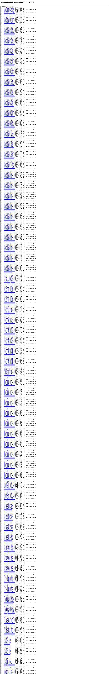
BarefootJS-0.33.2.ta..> (9, 165)
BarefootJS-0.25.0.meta (9, 89)
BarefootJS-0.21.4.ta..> (9, 83)
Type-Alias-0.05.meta (8, 605)
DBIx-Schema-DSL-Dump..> (9, 286)
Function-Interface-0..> (9, 303)
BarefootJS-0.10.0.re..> (9, 19)
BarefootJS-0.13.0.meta (9, 24)
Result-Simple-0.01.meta (9, 482)
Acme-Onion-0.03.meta (8, 7)
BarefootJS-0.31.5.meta (9, 141)
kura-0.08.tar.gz (7, 656)
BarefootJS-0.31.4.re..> (9, 139)
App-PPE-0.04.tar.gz (8, 17)
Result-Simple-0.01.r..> (9, 483)
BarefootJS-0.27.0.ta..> (9, 102)
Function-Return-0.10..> (9, 349)
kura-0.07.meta (7, 652)
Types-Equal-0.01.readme (9, 612)
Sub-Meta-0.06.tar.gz (8, 517)
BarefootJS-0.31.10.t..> (9, 132)
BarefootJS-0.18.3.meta (9, 54)
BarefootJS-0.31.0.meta (9, 125)
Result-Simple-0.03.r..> (9, 489)
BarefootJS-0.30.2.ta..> (9, 116)
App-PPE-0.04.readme (8, 16)
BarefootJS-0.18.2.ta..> (9, 53)
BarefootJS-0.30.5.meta (9, 119)
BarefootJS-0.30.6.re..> (9, 123)
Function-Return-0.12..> (9, 355)
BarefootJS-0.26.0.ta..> (9, 94)
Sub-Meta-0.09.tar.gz (8, 525)
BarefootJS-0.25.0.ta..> (9, 91)
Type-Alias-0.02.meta (8, 597)
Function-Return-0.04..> (9, 330)
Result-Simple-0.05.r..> (9, 494)
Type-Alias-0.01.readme (9, 595)
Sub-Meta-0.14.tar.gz (8, 539)
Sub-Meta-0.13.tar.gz (8, 536)
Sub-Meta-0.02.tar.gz (8, 506)
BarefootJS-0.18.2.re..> (9, 52)
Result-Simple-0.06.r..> (9, 497)
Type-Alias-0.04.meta (8, 603)
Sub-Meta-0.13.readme (8, 535)
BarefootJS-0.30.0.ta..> (9, 113)
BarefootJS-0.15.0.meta (9, 29)
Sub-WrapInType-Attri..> (9, 542)
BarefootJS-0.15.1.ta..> (9, 34)
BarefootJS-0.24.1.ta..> (9, 88)
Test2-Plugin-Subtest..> (9, 575)
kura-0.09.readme (7, 658)
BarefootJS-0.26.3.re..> (9, 98)
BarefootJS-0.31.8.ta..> (9, 151)
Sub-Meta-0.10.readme (8, 527)
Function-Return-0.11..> (9, 352)
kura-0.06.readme (7, 650)
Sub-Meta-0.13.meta (8, 534)
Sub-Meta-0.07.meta (8, 518)
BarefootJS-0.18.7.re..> (9, 63)
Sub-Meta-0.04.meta (8, 510)
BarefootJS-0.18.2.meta (9, 51)
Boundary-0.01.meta (8, 272)
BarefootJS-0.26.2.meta (9, 95)
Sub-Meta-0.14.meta (8, 537)
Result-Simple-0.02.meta (9, 485)
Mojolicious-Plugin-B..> (9, 377)
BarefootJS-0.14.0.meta (9, 26)
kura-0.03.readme (7, 642)
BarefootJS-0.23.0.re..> (9, 85)
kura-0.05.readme (7, 647)
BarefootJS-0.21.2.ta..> (9, 77)
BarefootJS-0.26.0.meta (9, 92)
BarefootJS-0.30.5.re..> (9, 120)
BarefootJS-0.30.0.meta (9, 111)
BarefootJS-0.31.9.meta (9, 152)
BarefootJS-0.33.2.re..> (9, 164)
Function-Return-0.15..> (9, 363)
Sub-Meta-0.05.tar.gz (8, 514)
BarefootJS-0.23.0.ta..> (9, 86)
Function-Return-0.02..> (9, 322)
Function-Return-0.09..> (9, 346)
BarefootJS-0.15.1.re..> (9, 33)
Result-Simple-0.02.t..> (9, 487)
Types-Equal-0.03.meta (9, 616)
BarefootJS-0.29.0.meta (9, 108)
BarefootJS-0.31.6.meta (9, 144)
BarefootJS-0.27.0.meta (9, 100)
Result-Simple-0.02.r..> (9, 486)
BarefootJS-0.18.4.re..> (9, 57)
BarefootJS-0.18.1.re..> (9, 49)
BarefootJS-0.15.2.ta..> (9, 36)
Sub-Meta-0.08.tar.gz (8, 522)
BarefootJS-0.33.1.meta (9, 160)
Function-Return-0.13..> (9, 357)
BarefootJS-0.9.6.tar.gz (9, 170)
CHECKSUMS (6, 274)
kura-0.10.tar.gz (7, 662)
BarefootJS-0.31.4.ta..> (9, 140)
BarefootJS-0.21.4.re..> (9, 82)
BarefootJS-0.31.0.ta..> (9, 127)
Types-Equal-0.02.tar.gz (9, 615)
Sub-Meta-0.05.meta (8, 512)
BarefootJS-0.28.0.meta (9, 103)
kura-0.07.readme (7, 653)
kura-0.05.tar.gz (7, 648)
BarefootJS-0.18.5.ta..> (9, 61)
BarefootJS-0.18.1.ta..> (9, 50)
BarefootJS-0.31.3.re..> (9, 137)
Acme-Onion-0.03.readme (9, 8)
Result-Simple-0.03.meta (9, 488)
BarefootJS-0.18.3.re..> (9, 55)
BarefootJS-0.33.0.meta (9, 158)
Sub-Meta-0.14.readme (8, 538)
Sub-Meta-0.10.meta (8, 526)
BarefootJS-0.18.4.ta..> (9, 58)
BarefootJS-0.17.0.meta (9, 40)
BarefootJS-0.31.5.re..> (9, 142)
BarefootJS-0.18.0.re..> (9, 46)
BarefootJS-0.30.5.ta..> (9, 121)
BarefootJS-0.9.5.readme (9, 167)
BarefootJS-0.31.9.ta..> (9, 154)
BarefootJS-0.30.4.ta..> (9, 118)
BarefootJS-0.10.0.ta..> (9, 20)
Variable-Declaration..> (9, 619)
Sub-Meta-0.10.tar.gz (8, 528)
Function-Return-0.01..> (9, 319)
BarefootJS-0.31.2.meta (9, 133)
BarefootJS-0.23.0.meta (9, 84)
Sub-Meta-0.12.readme (8, 532)
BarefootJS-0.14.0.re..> (9, 27)
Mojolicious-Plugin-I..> (9, 477)
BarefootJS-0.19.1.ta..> (9, 69)
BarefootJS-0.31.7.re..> (9, 148)
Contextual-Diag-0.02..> (9, 278)
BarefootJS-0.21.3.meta (9, 78)
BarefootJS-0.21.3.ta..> (9, 80)
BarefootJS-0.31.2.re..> (9, 134)
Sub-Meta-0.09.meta (8, 523)
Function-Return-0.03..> (9, 325)
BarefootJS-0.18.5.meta (9, 59)
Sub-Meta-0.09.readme (8, 524)
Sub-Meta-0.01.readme (8, 502)
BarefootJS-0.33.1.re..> (9, 161)
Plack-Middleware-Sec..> (9, 480)
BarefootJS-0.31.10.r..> (9, 131)
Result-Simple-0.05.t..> (9, 495)
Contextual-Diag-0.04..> (9, 284)
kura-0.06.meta (7, 649)
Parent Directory (10, 6)
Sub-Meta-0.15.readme (8, 541)
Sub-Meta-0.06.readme (8, 516)
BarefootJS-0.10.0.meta (9, 18)
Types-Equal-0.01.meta (9, 611)
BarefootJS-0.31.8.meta (9, 149)
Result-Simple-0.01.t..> (9, 484)
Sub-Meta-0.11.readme (8, 530)
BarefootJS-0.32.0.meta (9, 155)
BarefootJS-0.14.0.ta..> (9, 28)
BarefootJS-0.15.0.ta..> (9, 31)
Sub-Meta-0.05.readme (8, 513)
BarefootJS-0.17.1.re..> (9, 44)
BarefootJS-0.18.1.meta (9, 48)
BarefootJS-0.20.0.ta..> (9, 72)
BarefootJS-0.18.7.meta (9, 62)
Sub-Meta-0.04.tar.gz (8, 511)
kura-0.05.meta (7, 646)
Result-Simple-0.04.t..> (9, 492)
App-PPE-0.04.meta (8, 15)
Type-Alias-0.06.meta (8, 608)
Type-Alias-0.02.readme (9, 598)
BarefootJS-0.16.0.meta (9, 37)
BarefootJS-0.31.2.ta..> (9, 135)
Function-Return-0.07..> (9, 341)
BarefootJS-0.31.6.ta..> (9, 146)
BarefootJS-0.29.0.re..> (9, 109)
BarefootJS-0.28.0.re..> (9, 104)
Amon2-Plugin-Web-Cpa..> (9, 13)
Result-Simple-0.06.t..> (9, 498)
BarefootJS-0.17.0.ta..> (9, 42)
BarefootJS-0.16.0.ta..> (9, 39)
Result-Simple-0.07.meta (9, 499)
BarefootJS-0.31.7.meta (9, 147)
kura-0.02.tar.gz (7, 640)
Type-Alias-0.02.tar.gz (9, 599)
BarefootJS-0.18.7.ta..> (9, 64)
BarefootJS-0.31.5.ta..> (9, 143)
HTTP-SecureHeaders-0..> (9, 367)
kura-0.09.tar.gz (7, 659)
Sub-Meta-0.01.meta (8, 501)
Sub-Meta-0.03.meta (8, 507)
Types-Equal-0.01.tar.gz (9, 613)
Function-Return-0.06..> (9, 338)
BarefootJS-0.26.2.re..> (9, 96)
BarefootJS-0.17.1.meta (9, 43)
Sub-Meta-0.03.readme (8, 508)
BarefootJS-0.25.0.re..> (9, 90)
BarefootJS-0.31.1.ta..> (9, 129)
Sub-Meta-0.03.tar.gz (8, 509)
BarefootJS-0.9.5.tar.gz (9, 168)
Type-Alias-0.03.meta (8, 600)
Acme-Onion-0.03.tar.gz (9, 9)
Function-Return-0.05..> (9, 336)
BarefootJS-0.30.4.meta (9, 117)
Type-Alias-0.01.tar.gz (9, 596)
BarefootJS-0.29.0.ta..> (9, 110)
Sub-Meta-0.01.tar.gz (8, 503)
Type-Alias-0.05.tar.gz (9, 607)
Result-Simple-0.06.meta (9, 496)
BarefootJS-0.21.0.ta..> (9, 75)
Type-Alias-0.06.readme (9, 609)
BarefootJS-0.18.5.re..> (9, 60)
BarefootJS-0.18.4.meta (9, 56)
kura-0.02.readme (7, 639)
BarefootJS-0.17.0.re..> (9, 41)
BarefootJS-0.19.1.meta (9, 67)
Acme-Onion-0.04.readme (9, 11)
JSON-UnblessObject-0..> (9, 371)
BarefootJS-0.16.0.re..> (9, 38)
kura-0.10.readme (7, 661)
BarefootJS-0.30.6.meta (9, 122)
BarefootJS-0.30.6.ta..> (9, 124)
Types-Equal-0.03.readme (9, 617)
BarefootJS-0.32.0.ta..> (9, 157)
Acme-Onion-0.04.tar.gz (9, 12)
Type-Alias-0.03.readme (9, 601)
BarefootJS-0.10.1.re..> (9, 22)
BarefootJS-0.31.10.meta (9, 130)
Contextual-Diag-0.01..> (9, 275)
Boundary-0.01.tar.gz (8, 273)
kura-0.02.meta (7, 638)
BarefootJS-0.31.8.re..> (9, 150)
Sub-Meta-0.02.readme (8, 505)
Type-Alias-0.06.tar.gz (9, 610)
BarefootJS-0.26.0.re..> (9, 93)
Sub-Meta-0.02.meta (8, 504)
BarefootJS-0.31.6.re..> (9, 145)
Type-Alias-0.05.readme (9, 606)
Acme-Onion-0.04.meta (8, 10)
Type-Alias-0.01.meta (8, 594)
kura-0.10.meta (7, 660)
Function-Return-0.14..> (9, 360)
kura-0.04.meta (7, 644)
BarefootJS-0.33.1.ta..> (9, 162)
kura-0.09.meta (7, 657)
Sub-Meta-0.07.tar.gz (8, 520)
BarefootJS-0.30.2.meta (9, 114)
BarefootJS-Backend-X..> (9, 171)
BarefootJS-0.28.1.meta (9, 106)
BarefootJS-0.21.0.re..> (9, 74)
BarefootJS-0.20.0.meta (9, 70)
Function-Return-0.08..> (9, 344)
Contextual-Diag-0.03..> (9, 281)
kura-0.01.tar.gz (7, 637)
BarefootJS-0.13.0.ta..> (9, 25)
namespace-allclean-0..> (9, 663)
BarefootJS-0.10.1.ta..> (9, 23)
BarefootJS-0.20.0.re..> (9, 71)
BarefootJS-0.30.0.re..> (9, 112)
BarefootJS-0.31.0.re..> (9, 126)
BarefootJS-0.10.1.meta (9, 21)
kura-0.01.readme (7, 636)
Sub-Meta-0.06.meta (8, 515)
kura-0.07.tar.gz (7, 654)
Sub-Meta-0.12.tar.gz (8, 533)
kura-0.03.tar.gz (7, 643)
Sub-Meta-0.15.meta (8, 540)
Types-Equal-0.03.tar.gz (9, 618)
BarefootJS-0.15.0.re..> (9, 30)
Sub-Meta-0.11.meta (8, 529)
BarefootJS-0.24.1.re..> (9, 87)
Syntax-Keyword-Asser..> (9, 548)
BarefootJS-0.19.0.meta (9, 65)
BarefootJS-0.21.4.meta (9, 81)
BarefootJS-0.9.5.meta (9, 166)
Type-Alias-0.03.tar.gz (9, 602)
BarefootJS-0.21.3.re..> (9, 79)
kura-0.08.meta (7, 655)
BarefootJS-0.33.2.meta (9, 163)
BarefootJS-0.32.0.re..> (9, 156)
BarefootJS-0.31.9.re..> (9, 153)
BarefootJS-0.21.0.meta (9, 73)
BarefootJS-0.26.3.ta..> (9, 99)
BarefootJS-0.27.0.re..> (9, 101)
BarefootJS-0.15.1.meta (9, 32)
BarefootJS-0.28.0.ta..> (9, 105)
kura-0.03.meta (7, 641)
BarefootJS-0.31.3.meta (9, 136)
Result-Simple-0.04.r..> (9, 491)
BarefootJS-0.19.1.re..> (9, 68)
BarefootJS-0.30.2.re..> (9, 115)
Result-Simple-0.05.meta (9, 493)
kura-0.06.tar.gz (7, 651)
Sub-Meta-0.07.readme (8, 519)
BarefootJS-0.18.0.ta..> (9, 47)
